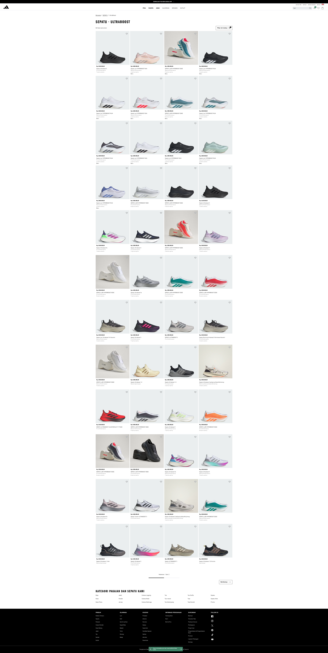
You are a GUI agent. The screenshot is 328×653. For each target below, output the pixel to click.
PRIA (144, 8)
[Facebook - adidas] (221, 616)
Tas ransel (168, 598)
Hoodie (121, 598)
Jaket (120, 595)
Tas (166, 595)
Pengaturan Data (154, 649)
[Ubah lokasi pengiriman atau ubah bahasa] (323, 4)
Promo (213, 602)
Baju (97, 595)
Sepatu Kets (214, 598)
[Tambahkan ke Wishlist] (126, 34)
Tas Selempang (169, 602)
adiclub (318, 4)
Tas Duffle (191, 595)
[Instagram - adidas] (221, 621)
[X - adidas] (221, 626)
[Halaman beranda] (6, 7)
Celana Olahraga (147, 602)
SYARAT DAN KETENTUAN (177, 649)
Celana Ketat (145, 598)
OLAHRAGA (165, 8)
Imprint (187, 649)
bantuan (305, 4)
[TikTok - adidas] (221, 635)
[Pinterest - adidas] (221, 630)
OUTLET (182, 8)
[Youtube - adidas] (221, 639)
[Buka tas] (322, 8)
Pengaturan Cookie (144, 649)
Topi (189, 598)
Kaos (97, 598)
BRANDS (174, 8)
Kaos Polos (99, 602)
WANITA (150, 8)
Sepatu (213, 595)
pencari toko (298, 4)
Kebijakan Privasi (164, 649)
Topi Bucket (191, 602)
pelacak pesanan (312, 4)
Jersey (121, 602)
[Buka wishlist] (318, 8)
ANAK (158, 8)
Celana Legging (146, 595)
